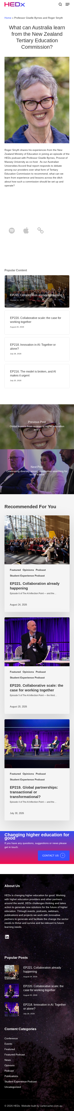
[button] (68, 4)
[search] (60, 4)
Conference (11, 1038)
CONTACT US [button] (50, 855)
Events (8, 1043)
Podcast (41, 569)
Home (7, 17)
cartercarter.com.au (51, 1105)
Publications (11, 1076)
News (7, 1060)
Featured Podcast (14, 1054)
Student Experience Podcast (27, 575)
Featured (15, 569)
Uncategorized (12, 1086)
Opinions (28, 569)
